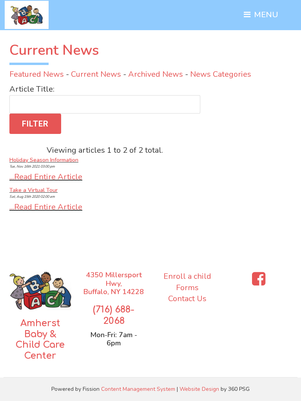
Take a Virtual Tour (33, 190)
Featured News (36, 74)
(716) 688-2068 (113, 315)
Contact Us (187, 298)
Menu (265, 14)
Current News (96, 74)
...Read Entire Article (45, 177)
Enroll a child (187, 276)
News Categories (220, 74)
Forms (187, 287)
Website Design (199, 389)
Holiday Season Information (43, 160)
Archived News (155, 74)
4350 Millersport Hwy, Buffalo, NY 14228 (113, 283)
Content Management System (138, 389)
